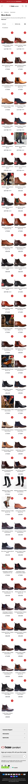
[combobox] (7, 24)
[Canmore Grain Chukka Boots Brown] (7, 644)
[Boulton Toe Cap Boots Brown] (7, 158)
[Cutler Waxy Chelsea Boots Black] (7, 381)
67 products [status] (5, 27)
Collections (6, 12)
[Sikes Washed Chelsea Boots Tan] (7, 57)
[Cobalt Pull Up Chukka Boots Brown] (20, 239)
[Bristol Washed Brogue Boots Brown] (7, 462)
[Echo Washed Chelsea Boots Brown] (7, 523)
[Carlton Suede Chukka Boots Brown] (7, 37)
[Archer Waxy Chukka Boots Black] (20, 644)
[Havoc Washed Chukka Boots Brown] (20, 523)
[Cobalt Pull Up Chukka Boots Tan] (7, 239)
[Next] (26, 1)
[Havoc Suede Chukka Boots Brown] (20, 543)
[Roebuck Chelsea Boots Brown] (20, 260)
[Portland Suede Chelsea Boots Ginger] (7, 442)
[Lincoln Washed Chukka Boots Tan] (20, 320)
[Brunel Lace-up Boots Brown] (7, 138)
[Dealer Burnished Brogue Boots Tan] (7, 361)
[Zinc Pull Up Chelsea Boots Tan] (20, 199)
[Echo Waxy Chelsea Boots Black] (7, 543)
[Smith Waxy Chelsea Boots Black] (20, 685)
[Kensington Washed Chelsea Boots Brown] (7, 604)
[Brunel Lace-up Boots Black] (20, 138)
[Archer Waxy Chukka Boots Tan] (20, 503)
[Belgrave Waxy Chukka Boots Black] (7, 482)
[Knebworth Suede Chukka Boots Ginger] (7, 98)
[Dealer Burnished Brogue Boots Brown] (20, 361)
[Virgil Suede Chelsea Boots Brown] (20, 442)
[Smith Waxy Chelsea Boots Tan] (20, 665)
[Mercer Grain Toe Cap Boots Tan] (20, 584)
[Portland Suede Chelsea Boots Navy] (20, 422)
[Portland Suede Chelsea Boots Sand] (7, 422)
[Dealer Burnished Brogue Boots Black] (20, 401)
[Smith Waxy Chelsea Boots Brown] (7, 705)
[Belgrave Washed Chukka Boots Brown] (20, 482)
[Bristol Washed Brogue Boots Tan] (20, 219)
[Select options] (12, 33)
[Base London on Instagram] (5, 765)
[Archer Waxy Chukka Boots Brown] (7, 665)
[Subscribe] (24, 756)
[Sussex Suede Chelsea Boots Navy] (20, 118)
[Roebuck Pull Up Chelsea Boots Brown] (20, 604)
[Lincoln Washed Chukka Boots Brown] (7, 341)
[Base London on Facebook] (2, 765)
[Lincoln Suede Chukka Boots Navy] (20, 98)
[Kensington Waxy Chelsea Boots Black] (20, 563)
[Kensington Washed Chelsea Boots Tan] (7, 563)
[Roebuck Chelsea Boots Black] (7, 260)
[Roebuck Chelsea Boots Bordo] (7, 280)
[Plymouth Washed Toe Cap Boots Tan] (7, 219)
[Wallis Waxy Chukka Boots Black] (20, 280)
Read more (3, 19)
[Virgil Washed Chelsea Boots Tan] (20, 341)
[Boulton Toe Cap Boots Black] (7, 179)
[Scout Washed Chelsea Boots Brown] (7, 77)
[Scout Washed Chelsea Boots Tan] (20, 77)
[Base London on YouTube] (9, 765)
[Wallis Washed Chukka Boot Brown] (20, 300)
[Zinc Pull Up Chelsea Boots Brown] (20, 462)
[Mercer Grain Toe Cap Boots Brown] (7, 584)
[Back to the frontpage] (1, 12)
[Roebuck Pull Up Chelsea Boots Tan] (7, 624)
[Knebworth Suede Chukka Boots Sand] (7, 401)
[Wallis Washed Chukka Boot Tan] (7, 300)
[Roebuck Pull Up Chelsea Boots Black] (7, 685)
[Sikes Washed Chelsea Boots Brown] (20, 57)
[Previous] (1, 1)
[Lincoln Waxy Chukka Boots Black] (7, 320)
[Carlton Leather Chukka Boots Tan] (20, 37)
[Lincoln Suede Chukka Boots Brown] (7, 118)
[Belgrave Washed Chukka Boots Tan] (7, 503)
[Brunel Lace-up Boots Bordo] (7, 199)
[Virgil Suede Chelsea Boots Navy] (20, 381)
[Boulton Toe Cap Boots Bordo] (20, 158)
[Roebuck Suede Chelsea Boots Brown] (20, 624)
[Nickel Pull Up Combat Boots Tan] (20, 179)
